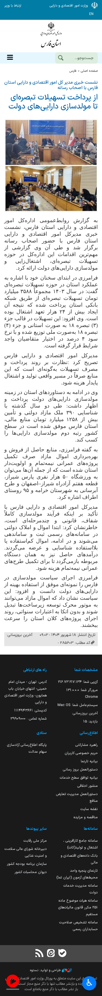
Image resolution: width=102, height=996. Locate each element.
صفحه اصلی (89, 70)
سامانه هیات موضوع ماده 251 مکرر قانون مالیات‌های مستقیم (78, 907)
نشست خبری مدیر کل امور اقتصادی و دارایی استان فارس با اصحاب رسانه (51, 85)
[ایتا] (51, 954)
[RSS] (39, 954)
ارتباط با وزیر (12, 5)
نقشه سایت (89, 809)
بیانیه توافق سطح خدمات (79, 777)
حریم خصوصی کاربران (81, 753)
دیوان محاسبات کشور (30, 872)
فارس (72, 70)
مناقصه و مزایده (85, 817)
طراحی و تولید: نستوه (46, 970)
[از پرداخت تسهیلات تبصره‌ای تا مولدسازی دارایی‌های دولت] (51, 165)
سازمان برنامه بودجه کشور (27, 864)
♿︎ (89, 983)
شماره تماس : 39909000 (28, 718)
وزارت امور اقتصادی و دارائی (51, 36)
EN (91, 14)
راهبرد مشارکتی (86, 745)
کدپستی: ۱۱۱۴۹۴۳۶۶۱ (30, 710)
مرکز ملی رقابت (35, 840)
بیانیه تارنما (89, 761)
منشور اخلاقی (87, 786)
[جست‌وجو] (60, 58)
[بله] (62, 954)
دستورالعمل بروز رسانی (80, 769)
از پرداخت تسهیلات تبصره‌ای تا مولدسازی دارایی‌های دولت (53, 102)
